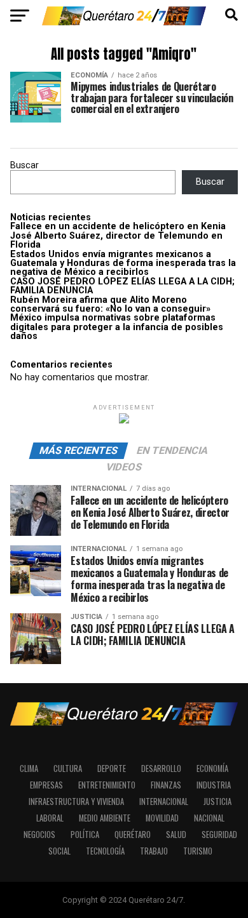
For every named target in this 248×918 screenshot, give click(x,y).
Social (59, 851)
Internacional (163, 801)
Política (85, 834)
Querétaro (132, 834)
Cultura (67, 768)
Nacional (209, 818)
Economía (212, 768)
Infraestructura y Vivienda (76, 801)
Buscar (24, 165)
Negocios (39, 834)
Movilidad (162, 818)
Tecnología (105, 851)
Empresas (46, 785)
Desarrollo (161, 768)
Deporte (111, 768)
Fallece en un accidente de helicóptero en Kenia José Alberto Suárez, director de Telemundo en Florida (118, 235)
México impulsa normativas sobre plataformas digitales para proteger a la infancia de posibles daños (116, 327)
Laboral (50, 818)
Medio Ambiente (104, 818)
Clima (29, 768)
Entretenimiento (106, 785)
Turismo (197, 851)
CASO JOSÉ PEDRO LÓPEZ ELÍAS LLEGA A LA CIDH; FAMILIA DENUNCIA (122, 286)
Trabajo (154, 851)
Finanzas (166, 785)
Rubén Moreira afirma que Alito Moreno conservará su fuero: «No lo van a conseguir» (110, 304)
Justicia (217, 801)
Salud (176, 834)
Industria (213, 785)
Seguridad (219, 834)
